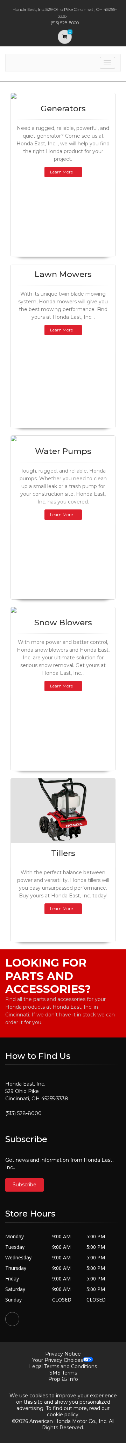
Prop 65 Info (63, 1379)
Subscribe (24, 1184)
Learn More (61, 171)
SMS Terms (63, 1373)
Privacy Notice (63, 1354)
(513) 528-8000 (23, 1113)
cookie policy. (63, 1414)
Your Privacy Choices (57, 1360)
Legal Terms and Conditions (63, 1366)
